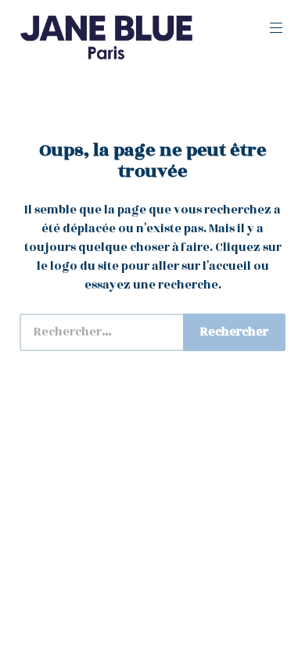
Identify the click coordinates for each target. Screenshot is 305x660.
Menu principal (276, 28)
